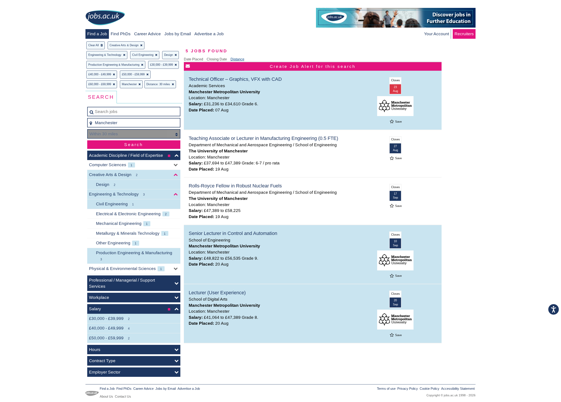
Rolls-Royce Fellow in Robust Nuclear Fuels (235, 186)
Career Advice (147, 34)
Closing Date (217, 59)
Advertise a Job (209, 34)
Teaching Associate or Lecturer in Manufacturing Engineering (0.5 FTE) (263, 138)
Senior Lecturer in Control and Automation (233, 233)
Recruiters (464, 34)
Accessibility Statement (458, 388)
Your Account (436, 34)
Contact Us (123, 396)
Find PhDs (121, 34)
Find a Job (97, 34)
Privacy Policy (407, 388)
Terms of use (386, 388)
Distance (237, 59)
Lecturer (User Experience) (217, 292)
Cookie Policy (429, 388)
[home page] (105, 18)
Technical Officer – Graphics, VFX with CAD (235, 79)
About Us (106, 396)
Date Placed (193, 59)
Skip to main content (21, 4)
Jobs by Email (177, 34)
